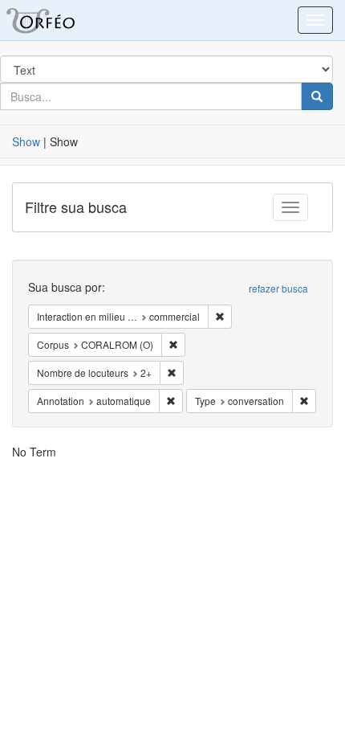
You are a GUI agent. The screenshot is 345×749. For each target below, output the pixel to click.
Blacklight (60, 20)
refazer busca (278, 288)
